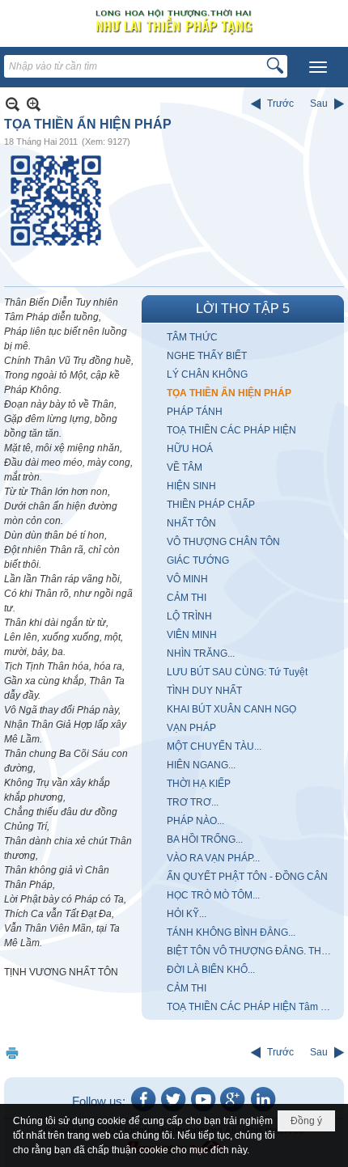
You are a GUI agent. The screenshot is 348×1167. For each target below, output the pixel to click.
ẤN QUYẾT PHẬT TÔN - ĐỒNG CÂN (247, 876)
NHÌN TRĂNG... (201, 653)
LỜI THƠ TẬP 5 (243, 308)
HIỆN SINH (191, 486)
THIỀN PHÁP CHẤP (211, 504)
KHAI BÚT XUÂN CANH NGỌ (231, 709)
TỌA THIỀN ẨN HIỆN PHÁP (229, 393)
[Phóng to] (33, 103)
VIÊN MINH (192, 635)
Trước (280, 103)
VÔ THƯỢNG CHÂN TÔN (223, 542)
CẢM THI (186, 597)
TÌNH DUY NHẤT (204, 690)
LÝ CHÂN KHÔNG (207, 374)
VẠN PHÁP (191, 728)
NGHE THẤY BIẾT (207, 356)
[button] (318, 67)
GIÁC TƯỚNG (198, 560)
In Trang (12, 1052)
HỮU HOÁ (190, 449)
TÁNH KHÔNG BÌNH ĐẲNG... (231, 932)
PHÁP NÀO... (195, 821)
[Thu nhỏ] (12, 103)
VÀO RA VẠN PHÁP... (213, 858)
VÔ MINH (187, 579)
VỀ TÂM (184, 467)
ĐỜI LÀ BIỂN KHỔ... (211, 969)
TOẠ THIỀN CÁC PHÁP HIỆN (231, 430)
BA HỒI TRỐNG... (205, 839)
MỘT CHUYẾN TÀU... (214, 746)
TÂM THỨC (192, 337)
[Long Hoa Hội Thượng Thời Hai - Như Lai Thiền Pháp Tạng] (174, 21)
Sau (319, 103)
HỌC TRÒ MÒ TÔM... (213, 895)
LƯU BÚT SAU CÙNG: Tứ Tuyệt (237, 672)
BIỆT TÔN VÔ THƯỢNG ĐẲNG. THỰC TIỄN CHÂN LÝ (253, 951)
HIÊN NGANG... (201, 765)
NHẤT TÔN (191, 523)
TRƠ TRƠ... (193, 802)
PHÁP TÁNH (195, 411)
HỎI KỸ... (186, 914)
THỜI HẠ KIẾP (199, 783)
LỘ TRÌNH (189, 616)
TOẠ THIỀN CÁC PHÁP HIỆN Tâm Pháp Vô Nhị (253, 1007)
